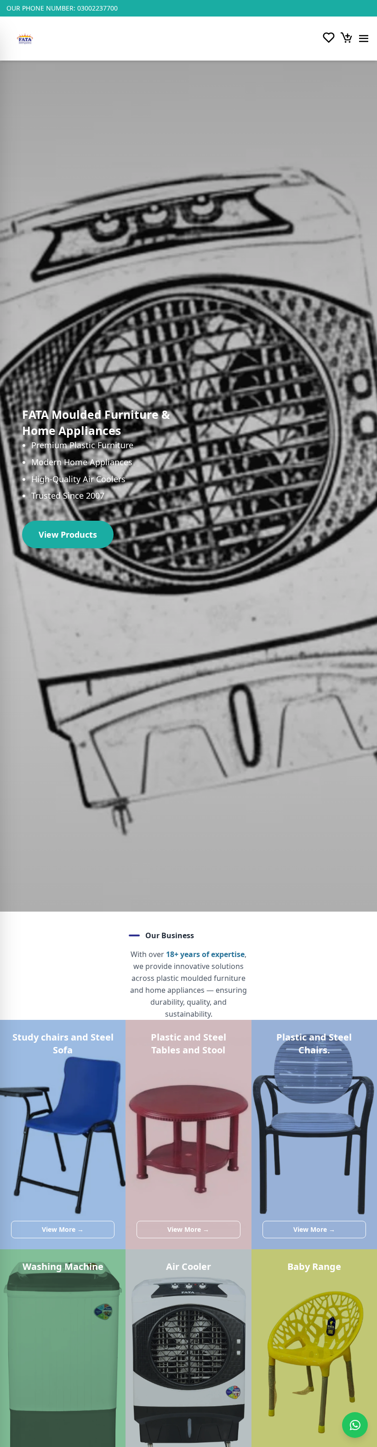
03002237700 (97, 8)
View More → (63, 1229)
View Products (68, 534)
